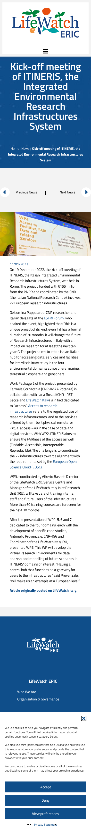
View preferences (45, 813)
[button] (83, 718)
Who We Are (26, 692)
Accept (45, 787)
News (25, 148)
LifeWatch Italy (37, 400)
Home (15, 148)
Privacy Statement (45, 824)
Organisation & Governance (38, 699)
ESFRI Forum (54, 318)
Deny (45, 800)
